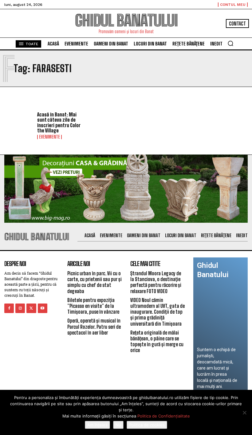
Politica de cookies (147, 424)
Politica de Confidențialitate (163, 415)
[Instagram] (20, 308)
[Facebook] (9, 308)
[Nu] (244, 413)
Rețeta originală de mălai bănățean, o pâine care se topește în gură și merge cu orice (156, 341)
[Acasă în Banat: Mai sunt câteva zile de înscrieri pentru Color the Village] (18, 124)
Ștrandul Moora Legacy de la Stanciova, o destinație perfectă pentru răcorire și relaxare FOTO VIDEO (155, 282)
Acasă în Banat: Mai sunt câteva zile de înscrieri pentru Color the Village (59, 123)
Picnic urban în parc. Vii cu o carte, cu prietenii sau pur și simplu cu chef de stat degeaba (94, 282)
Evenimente (49, 137)
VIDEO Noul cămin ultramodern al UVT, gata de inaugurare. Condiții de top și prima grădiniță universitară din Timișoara (157, 312)
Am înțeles (97, 424)
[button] (230, 43)
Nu (118, 424)
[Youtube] (42, 308)
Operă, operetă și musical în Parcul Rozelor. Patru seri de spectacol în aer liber (94, 326)
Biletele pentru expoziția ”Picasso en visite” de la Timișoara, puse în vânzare (93, 306)
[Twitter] (31, 308)
